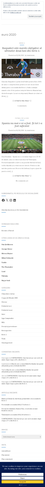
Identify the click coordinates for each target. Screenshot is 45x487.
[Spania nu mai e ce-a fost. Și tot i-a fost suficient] (22, 143)
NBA (3, 322)
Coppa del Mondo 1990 (10, 298)
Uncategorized (7, 343)
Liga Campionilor (8, 318)
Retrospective (7, 330)
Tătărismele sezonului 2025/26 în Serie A (16, 415)
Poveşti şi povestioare (9, 326)
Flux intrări (5, 455)
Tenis (3, 339)
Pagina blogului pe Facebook (15, 210)
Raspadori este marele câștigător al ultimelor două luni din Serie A (22, 49)
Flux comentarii (7, 459)
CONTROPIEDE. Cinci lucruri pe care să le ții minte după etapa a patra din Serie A (22, 383)
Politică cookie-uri (15, 12)
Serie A (22, 43)
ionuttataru (30, 55)
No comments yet (22, 181)
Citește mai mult (22, 101)
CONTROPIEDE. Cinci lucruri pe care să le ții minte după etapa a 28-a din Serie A (22, 359)
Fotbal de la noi (22, 118)
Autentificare (6, 451)
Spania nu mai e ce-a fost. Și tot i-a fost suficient (22, 125)
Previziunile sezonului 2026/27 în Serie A (16, 405)
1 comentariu (21, 106)
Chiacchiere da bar (8, 294)
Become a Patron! (8, 231)
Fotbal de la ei (6, 306)
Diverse (4, 302)
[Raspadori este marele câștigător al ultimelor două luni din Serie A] (22, 68)
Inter (3, 314)
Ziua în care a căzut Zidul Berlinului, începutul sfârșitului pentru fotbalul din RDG (22, 365)
